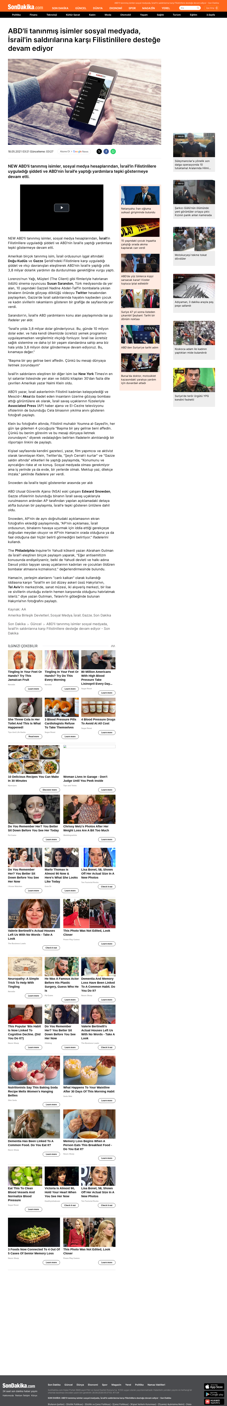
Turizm (177, 14)
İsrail (103, 238)
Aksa (26, 396)
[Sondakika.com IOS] (214, 1386)
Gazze (38, 261)
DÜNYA (98, 8)
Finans (33, 14)
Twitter (81, 293)
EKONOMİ (116, 8)
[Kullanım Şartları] (56, 1404)
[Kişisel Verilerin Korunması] (143, 1404)
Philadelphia (25, 551)
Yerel (128, 1384)
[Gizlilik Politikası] (74, 1404)
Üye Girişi (210, 8)
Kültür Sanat (73, 14)
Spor (105, 1384)
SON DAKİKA (60, 8)
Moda (108, 14)
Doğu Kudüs (17, 261)
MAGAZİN (148, 8)
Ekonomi (93, 1384)
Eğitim (193, 14)
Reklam (18, 1395)
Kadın (92, 14)
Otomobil (125, 14)
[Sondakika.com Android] (214, 1394)
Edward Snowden (96, 491)
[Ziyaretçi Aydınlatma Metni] (171, 1404)
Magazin (116, 1384)
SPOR (132, 8)
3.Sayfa (210, 14)
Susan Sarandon (60, 283)
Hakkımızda (8, 1395)
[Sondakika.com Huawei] (214, 1402)
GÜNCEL (80, 8)
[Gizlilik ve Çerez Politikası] (98, 1404)
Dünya (80, 1384)
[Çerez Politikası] (120, 1404)
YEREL (166, 8)
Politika (16, 14)
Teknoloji (52, 14)
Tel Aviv (14, 587)
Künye (34, 1395)
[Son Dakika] (25, 7)
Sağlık (160, 14)
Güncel (68, 1384)
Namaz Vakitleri (156, 1384)
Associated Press (22, 406)
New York (86, 374)
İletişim (26, 1395)
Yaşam (144, 14)
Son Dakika (54, 1384)
